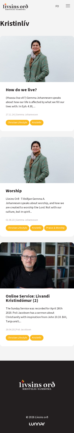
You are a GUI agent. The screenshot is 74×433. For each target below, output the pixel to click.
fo (57, 6)
